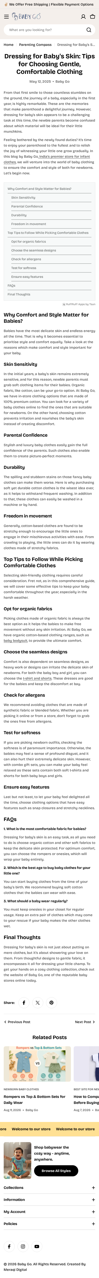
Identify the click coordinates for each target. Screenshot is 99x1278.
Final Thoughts (19, 294)
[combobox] (49, 29)
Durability (18, 215)
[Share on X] (37, 1002)
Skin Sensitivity (23, 198)
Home (9, 45)
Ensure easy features (27, 277)
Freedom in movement (28, 224)
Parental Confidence (27, 206)
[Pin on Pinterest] (51, 1002)
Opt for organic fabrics (28, 242)
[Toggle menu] (6, 16)
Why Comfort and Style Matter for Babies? (39, 189)
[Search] (89, 30)
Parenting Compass (35, 45)
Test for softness (23, 268)
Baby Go (24, 1264)
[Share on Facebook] (23, 1002)
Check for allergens (26, 259)
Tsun (92, 304)
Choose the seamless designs (33, 250)
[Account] (83, 16)
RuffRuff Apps (75, 304)
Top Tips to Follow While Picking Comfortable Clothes (48, 233)
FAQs (11, 286)
